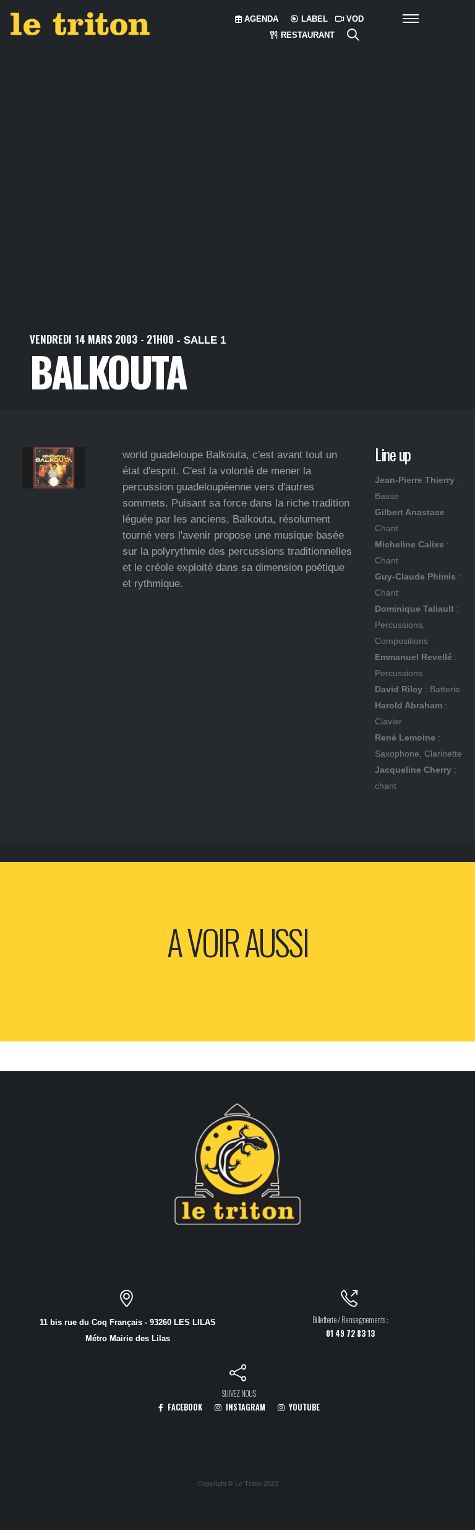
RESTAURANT (306, 35)
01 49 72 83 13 (350, 1333)
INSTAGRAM (244, 1407)
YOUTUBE (303, 1407)
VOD (354, 19)
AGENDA (260, 19)
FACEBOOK (184, 1407)
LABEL (313, 19)
